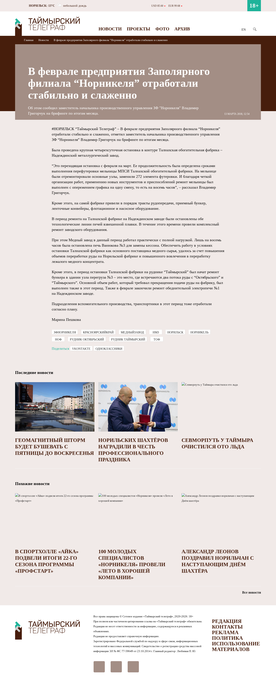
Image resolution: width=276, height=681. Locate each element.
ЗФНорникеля (65, 332)
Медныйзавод (132, 332)
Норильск (175, 332)
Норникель (199, 332)
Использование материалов (236, 646)
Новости (110, 29)
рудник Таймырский (128, 339)
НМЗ (156, 332)
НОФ (58, 339)
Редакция (227, 621)
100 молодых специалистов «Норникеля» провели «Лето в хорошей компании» (131, 564)
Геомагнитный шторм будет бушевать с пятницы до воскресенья (54, 446)
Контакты (227, 627)
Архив (182, 29)
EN (244, 29)
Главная (29, 40)
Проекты (138, 29)
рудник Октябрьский (87, 339)
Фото (162, 29)
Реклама (225, 632)
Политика (227, 638)
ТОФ (157, 339)
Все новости (251, 592)
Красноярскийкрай (98, 332)
